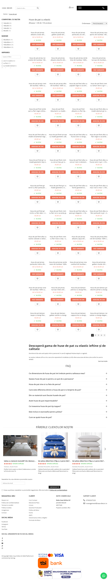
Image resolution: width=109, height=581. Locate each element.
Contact (4, 513)
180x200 (6, 26)
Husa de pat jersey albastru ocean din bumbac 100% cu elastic (37, 34)
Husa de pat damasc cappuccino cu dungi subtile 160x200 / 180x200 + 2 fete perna (78, 314)
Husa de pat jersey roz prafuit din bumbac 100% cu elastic (37, 59)
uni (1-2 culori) (8, 61)
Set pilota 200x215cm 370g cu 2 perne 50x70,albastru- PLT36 (60, 461)
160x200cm (7, 45)
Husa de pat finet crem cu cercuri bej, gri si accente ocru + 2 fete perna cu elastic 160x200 (58, 161)
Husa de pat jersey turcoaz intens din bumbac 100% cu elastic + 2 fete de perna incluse (58, 289)
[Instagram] (2, 548)
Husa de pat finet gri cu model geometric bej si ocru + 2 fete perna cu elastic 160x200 (37, 161)
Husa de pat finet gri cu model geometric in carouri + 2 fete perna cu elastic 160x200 (58, 187)
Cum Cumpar (33, 500)
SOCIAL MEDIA (7, 517)
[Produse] (80, 8)
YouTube (4, 529)
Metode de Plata (34, 503)
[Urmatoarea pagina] (104, 335)
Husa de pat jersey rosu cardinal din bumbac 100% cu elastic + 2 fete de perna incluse (78, 263)
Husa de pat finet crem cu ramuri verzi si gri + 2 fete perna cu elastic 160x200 (99, 85)
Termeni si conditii (7, 505)
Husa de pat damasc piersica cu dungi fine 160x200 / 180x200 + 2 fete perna (78, 289)
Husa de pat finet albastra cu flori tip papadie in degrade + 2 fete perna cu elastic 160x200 (78, 110)
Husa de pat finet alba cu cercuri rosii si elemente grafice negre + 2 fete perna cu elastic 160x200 (78, 161)
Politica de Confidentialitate (58, 490)
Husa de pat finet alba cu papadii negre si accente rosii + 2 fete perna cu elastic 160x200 (78, 85)
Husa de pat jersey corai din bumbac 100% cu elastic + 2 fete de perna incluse (37, 289)
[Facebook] (2, 538)
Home (31, 513)
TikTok (4, 527)
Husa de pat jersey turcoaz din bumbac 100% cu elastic (99, 59)
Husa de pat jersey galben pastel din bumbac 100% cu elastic (58, 34)
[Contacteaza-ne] (103, 8)
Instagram (5, 524)
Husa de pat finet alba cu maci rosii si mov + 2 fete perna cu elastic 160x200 (99, 187)
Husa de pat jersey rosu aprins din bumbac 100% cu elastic (99, 34)
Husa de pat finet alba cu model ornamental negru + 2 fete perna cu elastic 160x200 (37, 136)
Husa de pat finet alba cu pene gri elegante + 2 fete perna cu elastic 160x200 (78, 212)
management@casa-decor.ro (96, 503)
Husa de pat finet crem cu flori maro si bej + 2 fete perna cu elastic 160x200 (58, 238)
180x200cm (7, 47)
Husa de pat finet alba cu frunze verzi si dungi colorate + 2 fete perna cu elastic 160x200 (78, 136)
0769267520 (91, 500)
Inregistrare (5, 510)
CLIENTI (32, 496)
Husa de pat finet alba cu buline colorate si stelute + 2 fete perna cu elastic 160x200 (37, 238)
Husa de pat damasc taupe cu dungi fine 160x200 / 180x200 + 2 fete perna (37, 314)
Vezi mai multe (102, 361)
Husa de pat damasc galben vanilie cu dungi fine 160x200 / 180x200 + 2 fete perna (58, 314)
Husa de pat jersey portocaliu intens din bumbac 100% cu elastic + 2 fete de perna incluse (37, 263)
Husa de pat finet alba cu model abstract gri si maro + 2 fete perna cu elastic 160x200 (99, 110)
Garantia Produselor (35, 508)
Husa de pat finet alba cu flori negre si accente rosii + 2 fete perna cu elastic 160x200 (99, 136)
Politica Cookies (6, 508)
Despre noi (5, 500)
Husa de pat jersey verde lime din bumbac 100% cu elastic (78, 59)
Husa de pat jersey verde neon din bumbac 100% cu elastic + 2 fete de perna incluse (58, 263)
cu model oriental (9, 66)
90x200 (6, 31)
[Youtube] (2, 543)
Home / (6, 14)
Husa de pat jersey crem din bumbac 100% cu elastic (37, 85)
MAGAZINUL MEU (8, 496)
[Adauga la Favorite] (37, 49)
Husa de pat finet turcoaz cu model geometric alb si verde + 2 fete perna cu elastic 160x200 (58, 136)
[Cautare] (38, 8)
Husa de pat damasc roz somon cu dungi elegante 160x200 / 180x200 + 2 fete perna (99, 314)
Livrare (31, 505)
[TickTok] (2, 546)
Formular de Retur (34, 520)
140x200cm (7, 42)
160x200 (6, 23)
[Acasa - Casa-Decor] (7, 8)
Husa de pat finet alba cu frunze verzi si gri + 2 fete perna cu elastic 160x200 (99, 161)
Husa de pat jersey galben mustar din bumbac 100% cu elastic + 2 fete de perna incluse (99, 263)
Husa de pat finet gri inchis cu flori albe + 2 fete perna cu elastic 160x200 (37, 212)
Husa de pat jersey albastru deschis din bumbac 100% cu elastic (58, 59)
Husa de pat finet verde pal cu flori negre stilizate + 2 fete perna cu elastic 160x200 (37, 110)
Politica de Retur (34, 510)
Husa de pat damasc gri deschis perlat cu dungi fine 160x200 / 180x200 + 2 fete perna (99, 289)
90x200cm (7, 40)
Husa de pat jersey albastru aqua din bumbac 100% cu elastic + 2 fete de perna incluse (78, 238)
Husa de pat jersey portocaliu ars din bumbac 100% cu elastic (78, 34)
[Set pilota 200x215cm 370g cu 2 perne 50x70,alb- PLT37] (89, 445)
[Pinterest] (2, 541)
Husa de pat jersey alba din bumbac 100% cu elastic (57, 85)
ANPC (30, 515)
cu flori (6, 63)
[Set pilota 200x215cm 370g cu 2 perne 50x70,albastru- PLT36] (54, 445)
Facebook (5, 522)
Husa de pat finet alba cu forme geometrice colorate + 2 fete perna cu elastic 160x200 (78, 187)
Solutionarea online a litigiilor (38, 518)
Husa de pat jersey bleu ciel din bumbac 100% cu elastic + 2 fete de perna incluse (99, 238)
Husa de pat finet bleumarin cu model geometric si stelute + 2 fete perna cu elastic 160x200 (58, 110)
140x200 (6, 28)
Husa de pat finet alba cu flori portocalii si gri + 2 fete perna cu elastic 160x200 (99, 212)
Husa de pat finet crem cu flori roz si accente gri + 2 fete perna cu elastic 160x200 (58, 212)
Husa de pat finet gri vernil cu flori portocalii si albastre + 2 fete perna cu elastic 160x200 (37, 187)
